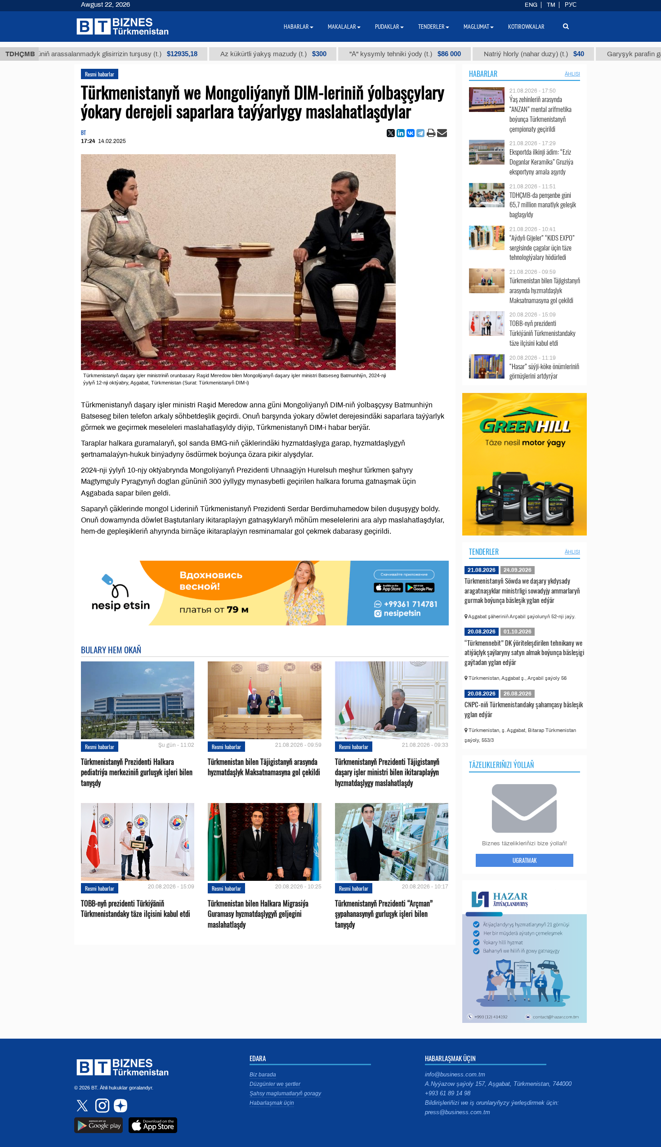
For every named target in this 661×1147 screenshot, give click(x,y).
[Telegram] (420, 133)
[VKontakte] (410, 133)
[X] (391, 133)
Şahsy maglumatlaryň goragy (285, 1093)
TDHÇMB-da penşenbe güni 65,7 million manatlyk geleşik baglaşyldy (542, 204)
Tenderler (484, 551)
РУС (570, 5)
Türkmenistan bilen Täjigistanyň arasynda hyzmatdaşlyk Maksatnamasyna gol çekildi (264, 767)
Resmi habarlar (99, 74)
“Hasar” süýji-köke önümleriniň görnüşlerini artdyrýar (544, 371)
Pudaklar (387, 26)
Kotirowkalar (526, 26)
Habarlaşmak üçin (272, 1103)
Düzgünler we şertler (275, 1084)
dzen (119, 1106)
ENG (531, 5)
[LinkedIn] (401, 133)
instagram (101, 1106)
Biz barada (263, 1074)
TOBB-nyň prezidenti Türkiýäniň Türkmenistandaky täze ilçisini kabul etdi (135, 908)
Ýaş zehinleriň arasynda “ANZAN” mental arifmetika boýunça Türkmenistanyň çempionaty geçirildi (540, 113)
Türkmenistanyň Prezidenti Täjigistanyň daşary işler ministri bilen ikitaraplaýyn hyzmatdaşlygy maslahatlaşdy (387, 772)
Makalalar (342, 26)
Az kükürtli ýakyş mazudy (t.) (242, 54)
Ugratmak (524, 860)
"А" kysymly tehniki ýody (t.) (373, 54)
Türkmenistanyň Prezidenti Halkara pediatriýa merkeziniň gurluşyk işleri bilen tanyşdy (136, 772)
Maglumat (476, 26)
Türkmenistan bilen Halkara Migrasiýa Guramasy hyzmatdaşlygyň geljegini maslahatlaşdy (258, 913)
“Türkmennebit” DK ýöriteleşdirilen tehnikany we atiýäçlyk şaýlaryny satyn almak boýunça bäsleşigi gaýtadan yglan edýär (524, 652)
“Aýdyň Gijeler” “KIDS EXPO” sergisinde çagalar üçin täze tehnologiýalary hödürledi (542, 247)
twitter (83, 1106)
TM (551, 5)
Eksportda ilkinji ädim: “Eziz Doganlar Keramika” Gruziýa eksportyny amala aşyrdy (541, 161)
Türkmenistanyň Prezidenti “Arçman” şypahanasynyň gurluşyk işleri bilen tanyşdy (384, 913)
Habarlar (483, 73)
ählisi (572, 73)
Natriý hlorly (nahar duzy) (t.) (502, 54)
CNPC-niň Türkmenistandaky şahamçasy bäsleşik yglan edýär (523, 709)
